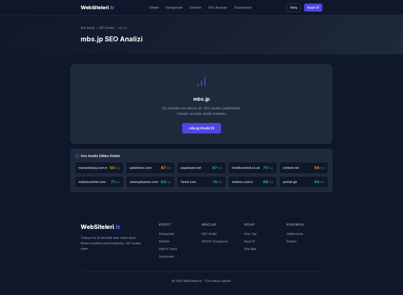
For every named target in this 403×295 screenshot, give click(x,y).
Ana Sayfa (88, 27)
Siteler (154, 7)
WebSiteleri (97, 7)
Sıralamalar (166, 256)
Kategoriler (174, 7)
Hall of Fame (168, 249)
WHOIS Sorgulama (215, 241)
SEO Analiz (106, 27)
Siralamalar (243, 7)
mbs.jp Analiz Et (201, 128)
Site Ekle (250, 249)
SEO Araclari (218, 7)
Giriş (293, 7)
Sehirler (196, 7)
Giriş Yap (250, 234)
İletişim (292, 241)
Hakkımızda (295, 234)
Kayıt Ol (313, 7)
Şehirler (164, 241)
